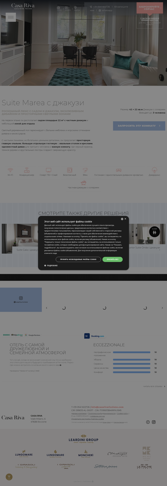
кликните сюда (50, 253)
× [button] (125, 219)
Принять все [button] (112, 259)
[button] (50, 265)
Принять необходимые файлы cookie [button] (78, 259)
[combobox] (122, 219)
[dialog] (83, 243)
